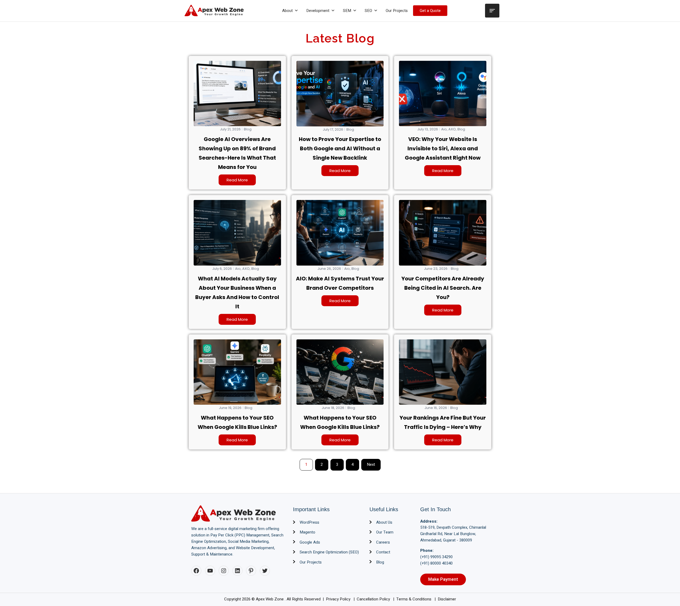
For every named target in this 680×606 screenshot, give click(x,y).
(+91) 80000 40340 (436, 563)
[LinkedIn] (237, 571)
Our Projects (397, 11)
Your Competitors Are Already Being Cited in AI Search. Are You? (442, 288)
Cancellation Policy (374, 599)
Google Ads (310, 542)
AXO (452, 129)
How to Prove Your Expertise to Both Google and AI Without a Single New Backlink (340, 148)
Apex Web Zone (270, 599)
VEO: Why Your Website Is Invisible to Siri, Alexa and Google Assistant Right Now (443, 148)
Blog (248, 129)
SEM (347, 11)
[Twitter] (265, 571)
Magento (307, 532)
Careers (383, 542)
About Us (384, 522)
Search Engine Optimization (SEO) (329, 552)
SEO (368, 11)
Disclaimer (447, 599)
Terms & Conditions (414, 599)
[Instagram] (224, 571)
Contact (383, 552)
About (287, 11)
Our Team (384, 532)
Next (371, 464)
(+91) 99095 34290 (436, 557)
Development (317, 11)
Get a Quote (430, 11)
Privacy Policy (338, 599)
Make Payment (443, 579)
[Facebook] (196, 571)
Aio (444, 129)
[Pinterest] (251, 571)
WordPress (309, 522)
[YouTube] (210, 571)
